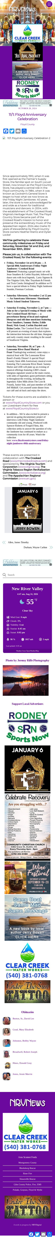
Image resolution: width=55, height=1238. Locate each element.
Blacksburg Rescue (27, 1168)
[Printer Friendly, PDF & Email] (27, 484)
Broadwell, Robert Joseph (25, 1052)
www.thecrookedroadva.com (28, 461)
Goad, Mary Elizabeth (23, 1029)
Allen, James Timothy (18, 542)
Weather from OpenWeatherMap (27, 651)
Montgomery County (27, 1162)
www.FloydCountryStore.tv (22, 408)
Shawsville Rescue (27, 1179)
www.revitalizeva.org (32, 472)
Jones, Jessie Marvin (22, 1074)
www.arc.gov (27, 478)
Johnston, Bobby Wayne (24, 1040)
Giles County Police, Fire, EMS (27, 1184)
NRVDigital (37, 1225)
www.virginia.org (29, 466)
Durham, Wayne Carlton (35, 547)
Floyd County (27, 124)
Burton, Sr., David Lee (23, 1018)
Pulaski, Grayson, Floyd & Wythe (27, 1190)
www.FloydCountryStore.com (24, 402)
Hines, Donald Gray (22, 1063)
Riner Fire (27, 1173)
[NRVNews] (22, 16)
